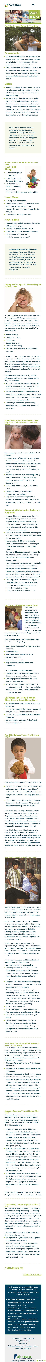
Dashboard (26, 1348)
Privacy (18, 1348)
